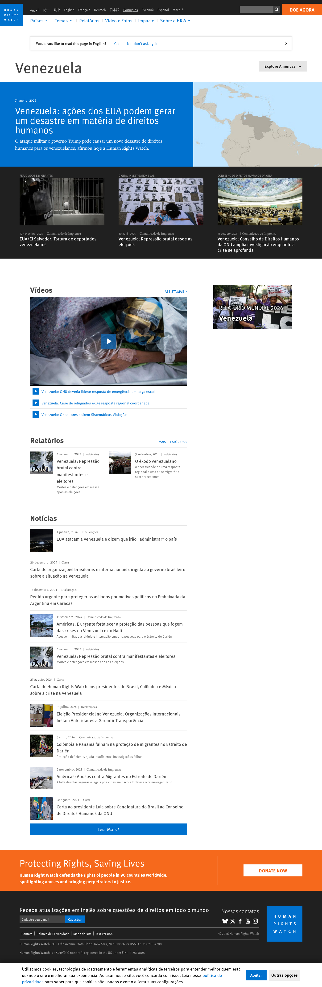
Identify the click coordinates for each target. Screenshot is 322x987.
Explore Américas (280, 66)
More (179, 10)
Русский (148, 10)
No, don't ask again (142, 43)
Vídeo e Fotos (118, 20)
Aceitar (256, 975)
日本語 (115, 10)
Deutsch (100, 10)
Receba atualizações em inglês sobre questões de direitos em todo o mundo (114, 910)
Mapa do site (82, 933)
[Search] (276, 9)
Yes (116, 43)
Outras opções (284, 975)
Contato (27, 933)
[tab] (108, 391)
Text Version (104, 933)
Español (163, 10)
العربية (34, 10)
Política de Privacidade (53, 933)
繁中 (57, 10)
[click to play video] (108, 341)
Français (84, 10)
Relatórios (89, 20)
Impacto (146, 20)
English (69, 10)
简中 (46, 10)
